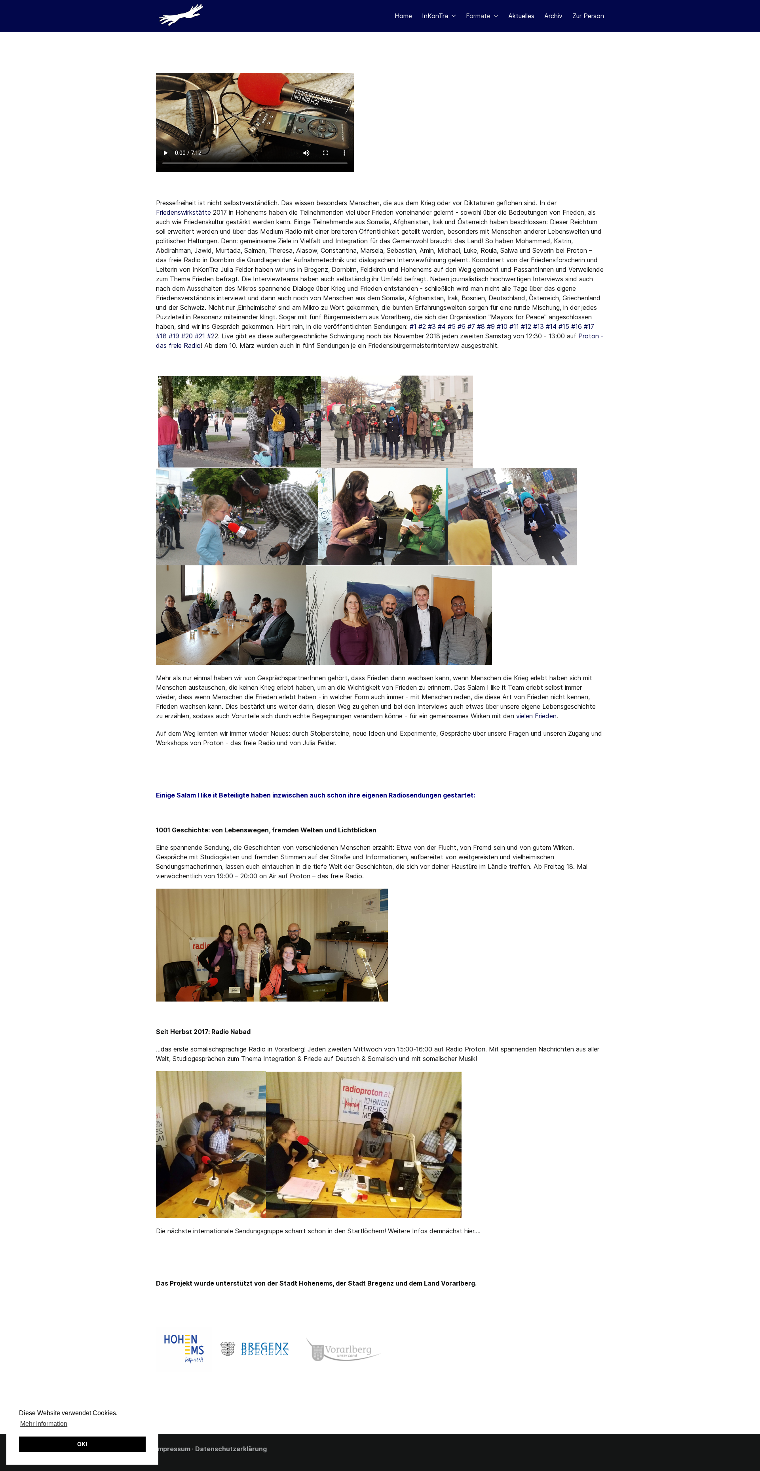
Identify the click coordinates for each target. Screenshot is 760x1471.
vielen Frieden (536, 716)
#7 (472, 326)
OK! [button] (82, 1444)
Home (403, 16)
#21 (200, 336)
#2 (422, 326)
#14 (551, 326)
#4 (442, 326)
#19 (174, 336)
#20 (187, 336)
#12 (526, 326)
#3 (432, 326)
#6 (462, 326)
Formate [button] (478, 16)
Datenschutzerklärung (231, 1449)
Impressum (173, 1449)
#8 (481, 326)
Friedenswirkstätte (183, 212)
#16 (576, 326)
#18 (161, 336)
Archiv (553, 16)
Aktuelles (521, 16)
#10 (502, 326)
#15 (564, 326)
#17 (589, 326)
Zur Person (588, 16)
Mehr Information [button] (43, 1423)
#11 (514, 326)
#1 (413, 326)
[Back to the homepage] (183, 16)
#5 (452, 326)
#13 (538, 326)
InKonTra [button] (435, 16)
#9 (491, 326)
